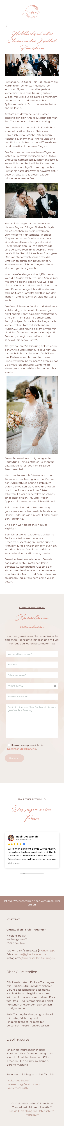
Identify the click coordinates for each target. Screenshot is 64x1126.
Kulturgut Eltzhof (18, 1080)
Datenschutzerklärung (21, 748)
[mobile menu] (59, 6)
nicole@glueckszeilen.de (30, 954)
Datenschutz (46, 1111)
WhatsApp (47, 950)
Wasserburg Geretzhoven (24, 1084)
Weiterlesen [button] (14, 863)
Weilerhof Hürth (18, 1088)
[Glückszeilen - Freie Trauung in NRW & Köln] (32, 21)
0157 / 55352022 (26, 950)
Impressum (32, 1114)
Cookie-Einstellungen (22, 1111)
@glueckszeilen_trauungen (37, 958)
